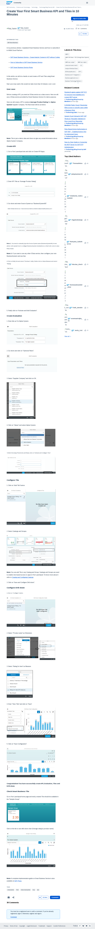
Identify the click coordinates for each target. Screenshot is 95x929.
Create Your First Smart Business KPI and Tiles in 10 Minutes (43, 13)
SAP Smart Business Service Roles (21, 67)
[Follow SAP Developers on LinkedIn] (90, 926)
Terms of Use (14, 926)
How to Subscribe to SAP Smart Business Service (26, 62)
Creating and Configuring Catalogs (22, 577)
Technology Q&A (71, 112)
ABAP (66, 54)
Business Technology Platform (73, 81)
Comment (13, 917)
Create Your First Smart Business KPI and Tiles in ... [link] (69, 7)
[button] (79, 33)
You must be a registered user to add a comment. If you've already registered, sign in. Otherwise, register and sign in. (32, 912)
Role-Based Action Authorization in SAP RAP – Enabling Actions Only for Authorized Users (75, 131)
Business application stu (71, 78)
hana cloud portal (25, 890)
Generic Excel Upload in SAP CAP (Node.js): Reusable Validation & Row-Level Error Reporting (75, 118)
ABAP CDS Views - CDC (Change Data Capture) (77, 57)
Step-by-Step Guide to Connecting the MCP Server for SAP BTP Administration (75, 144)
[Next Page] (78, 83)
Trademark (41, 926)
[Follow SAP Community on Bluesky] (83, 926)
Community (17, 2)
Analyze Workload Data (71, 68)
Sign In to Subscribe (79, 18)
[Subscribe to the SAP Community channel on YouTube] (86, 926)
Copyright (22, 926)
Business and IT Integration (72, 75)
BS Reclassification (70, 71)
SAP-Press (18, 881)
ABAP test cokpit (82, 62)
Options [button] (72, 22)
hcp (34, 890)
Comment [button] (55, 897)
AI (80, 65)
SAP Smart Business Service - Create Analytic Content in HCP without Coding (35, 57)
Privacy (6, 926)
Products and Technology (23, 7)
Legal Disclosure (32, 926)
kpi (38, 890)
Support (49, 926)
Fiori (17, 890)
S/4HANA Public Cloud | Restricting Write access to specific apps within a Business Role (76, 107)
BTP (80, 71)
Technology (34, 7)
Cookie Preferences (59, 926)
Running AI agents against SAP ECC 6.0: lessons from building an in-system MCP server (75, 94)
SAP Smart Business (13, 42)
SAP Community (11, 7)
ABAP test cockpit (69, 62)
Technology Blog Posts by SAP (46, 7)
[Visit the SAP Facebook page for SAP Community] (80, 926)
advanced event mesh (71, 65)
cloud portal (11, 890)
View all (66, 336)
